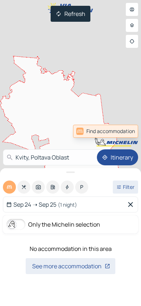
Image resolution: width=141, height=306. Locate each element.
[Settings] (132, 25)
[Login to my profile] (132, 9)
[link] (105, 131)
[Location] (132, 41)
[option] (9, 187)
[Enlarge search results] (70, 172)
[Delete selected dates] (132, 204)
